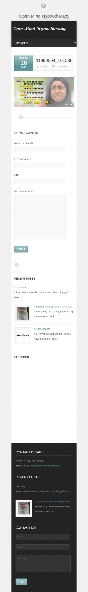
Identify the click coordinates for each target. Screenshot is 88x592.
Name (23, 143)
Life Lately (20, 287)
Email (23, 159)
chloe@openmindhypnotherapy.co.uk (41, 465)
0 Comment (62, 66)
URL (16, 175)
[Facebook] (43, 6)
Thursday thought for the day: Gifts (53, 306)
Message (25, 191)
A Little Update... (43, 329)
